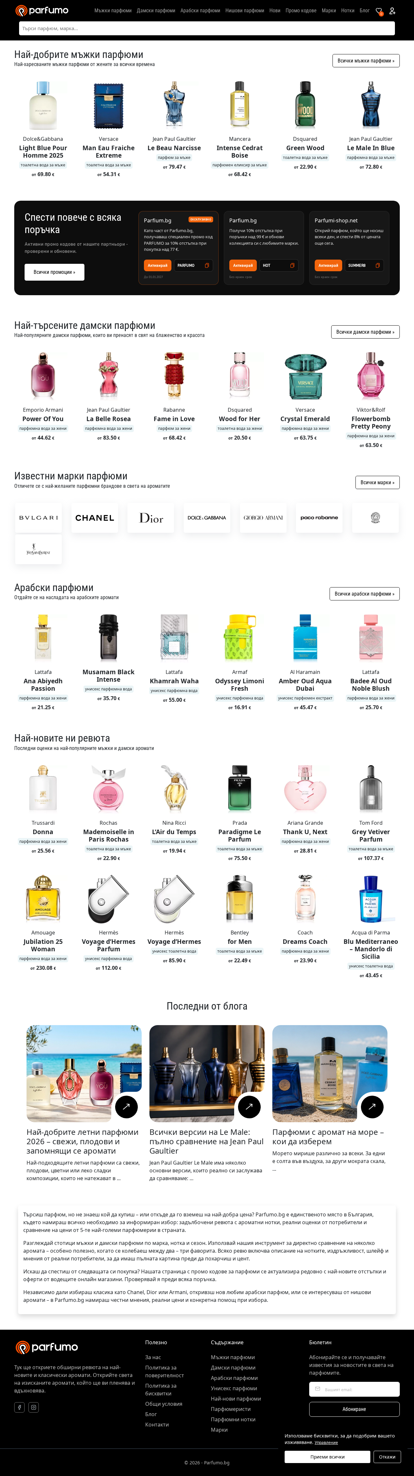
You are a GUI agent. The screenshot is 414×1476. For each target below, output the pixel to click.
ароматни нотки (259, 1222)
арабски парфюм (267, 1292)
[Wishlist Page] (378, 10)
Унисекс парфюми (234, 1388)
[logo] (41, 11)
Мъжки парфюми (113, 10)
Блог (365, 10)
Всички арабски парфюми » (365, 594)
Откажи (387, 1457)
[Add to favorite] (70, 85)
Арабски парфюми (200, 10)
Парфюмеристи (231, 1409)
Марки (329, 10)
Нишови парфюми (244, 10)
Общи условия (163, 1403)
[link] (38, 518)
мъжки (84, 1243)
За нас (153, 1357)
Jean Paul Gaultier (174, 138)
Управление (326, 1442)
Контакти (157, 1424)
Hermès (108, 932)
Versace (108, 138)
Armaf (239, 672)
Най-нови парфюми (236, 1398)
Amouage (43, 932)
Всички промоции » (54, 272)
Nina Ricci (174, 822)
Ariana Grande (305, 822)
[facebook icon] (19, 1407)
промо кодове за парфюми (225, 1271)
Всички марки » (378, 482)
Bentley (240, 932)
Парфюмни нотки (233, 1419)
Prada (240, 822)
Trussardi (43, 822)
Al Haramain (305, 672)
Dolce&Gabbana (43, 138)
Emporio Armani (43, 409)
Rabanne (174, 409)
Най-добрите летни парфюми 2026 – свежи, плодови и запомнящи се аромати (82, 1141)
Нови (274, 10)
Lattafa (43, 672)
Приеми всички (327, 1457)
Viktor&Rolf (371, 409)
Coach (305, 932)
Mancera (240, 138)
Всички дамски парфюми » (365, 332)
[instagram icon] (33, 1407)
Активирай (158, 265)
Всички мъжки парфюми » (366, 61)
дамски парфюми (121, 1243)
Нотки (347, 10)
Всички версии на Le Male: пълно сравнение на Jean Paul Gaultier (206, 1141)
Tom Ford (371, 822)
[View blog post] (126, 1107)
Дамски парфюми (156, 10)
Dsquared (305, 138)
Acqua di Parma (371, 932)
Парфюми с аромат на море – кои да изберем (328, 1136)
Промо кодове (301, 10)
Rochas (108, 822)
